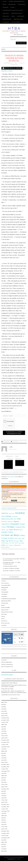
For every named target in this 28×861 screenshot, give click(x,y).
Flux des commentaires (7, 664)
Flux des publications (6, 662)
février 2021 (4, 826)
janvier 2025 (4, 738)
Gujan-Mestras (14, 529)
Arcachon (15, 441)
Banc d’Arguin (14, 516)
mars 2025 (3, 733)
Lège (23, 538)
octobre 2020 (4, 835)
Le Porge (4, 538)
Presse (12, 543)
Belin (19, 519)
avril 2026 (3, 709)
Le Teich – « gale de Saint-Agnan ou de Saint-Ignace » (19, 463)
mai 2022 (3, 793)
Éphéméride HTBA (6, 601)
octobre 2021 (4, 809)
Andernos (4, 513)
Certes (3, 527)
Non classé (4, 614)
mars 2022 (3, 797)
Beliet (15, 519)
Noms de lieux (4, 609)
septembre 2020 (5, 837)
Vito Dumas (10, 688)
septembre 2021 (5, 811)
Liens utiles (6, 13)
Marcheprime (16, 541)
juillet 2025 (4, 724)
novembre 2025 (5, 720)
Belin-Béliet (4, 521)
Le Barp (22, 535)
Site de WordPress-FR (7, 666)
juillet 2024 (4, 751)
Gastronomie (20, 16)
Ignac (21, 529)
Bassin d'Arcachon (7, 519)
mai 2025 (3, 729)
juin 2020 (3, 844)
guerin (3, 691)
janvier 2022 (4, 802)
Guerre (3, 529)
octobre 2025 (4, 722)
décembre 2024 (5, 740)
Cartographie (21, 4)
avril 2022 (3, 795)
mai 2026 (3, 706)
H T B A (14, 28)
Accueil (5, 1)
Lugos (19, 538)
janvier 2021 (4, 829)
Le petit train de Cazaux (14, 694)
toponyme (3, 625)
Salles (3, 545)
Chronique (10, 527)
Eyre (23, 527)
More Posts (13, 449)
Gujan (7, 529)
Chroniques (6, 441)
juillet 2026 (4, 702)
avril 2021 (3, 822)
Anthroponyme (11, 513)
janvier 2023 (4, 786)
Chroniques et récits (16, 13)
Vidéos (13, 16)
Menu (3, 49)
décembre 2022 (5, 789)
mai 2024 (3, 755)
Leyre (15, 538)
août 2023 (3, 773)
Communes (5, 7)
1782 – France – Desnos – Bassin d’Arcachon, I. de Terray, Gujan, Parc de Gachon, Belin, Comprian (8, 464)
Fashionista (10, 859)
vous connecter (11, 476)
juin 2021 (3, 817)
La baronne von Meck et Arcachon (11, 570)
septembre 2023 (5, 771)
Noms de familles (5, 607)
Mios (21, 541)
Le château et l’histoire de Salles (11, 568)
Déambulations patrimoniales (16, 1)
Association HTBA (7, 19)
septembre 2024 (5, 746)
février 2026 (4, 713)
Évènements (6, 22)
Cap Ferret (5, 524)
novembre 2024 (5, 742)
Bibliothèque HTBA (18, 19)
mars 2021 (3, 824)
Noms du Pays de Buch (7, 612)
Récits (2, 618)
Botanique (3, 589)
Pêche (16, 543)
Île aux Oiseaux (5, 547)
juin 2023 (3, 777)
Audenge (8, 516)
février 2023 (4, 784)
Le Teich (10, 538)
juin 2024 (3, 753)
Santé (7, 545)
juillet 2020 (4, 842)
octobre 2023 (4, 769)
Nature (12, 7)
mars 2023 (3, 782)
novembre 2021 (5, 806)
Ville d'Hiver (11, 545)
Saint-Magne (21, 543)
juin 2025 (3, 726)
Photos (4, 4)
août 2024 (3, 749)
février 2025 (4, 735)
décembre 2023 (5, 764)
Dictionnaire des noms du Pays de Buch (13, 10)
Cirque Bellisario (13, 683)
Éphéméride (17, 545)
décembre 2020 (5, 831)
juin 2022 (3, 791)
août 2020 (3, 840)
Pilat (10, 543)
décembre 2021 (5, 804)
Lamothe (4, 532)
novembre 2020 (5, 833)
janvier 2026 (4, 715)
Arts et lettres (5, 583)
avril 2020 (3, 849)
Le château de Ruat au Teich (10, 566)
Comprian (18, 527)
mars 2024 (3, 760)
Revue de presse (15, 22)
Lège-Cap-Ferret (7, 541)
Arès (2, 516)
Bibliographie (12, 4)
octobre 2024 (4, 744)
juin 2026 (3, 704)
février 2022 (4, 800)
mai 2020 (3, 846)
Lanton (10, 532)
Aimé (15, 63)
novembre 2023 (5, 766)
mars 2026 (3, 711)
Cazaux (22, 524)
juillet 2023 (4, 775)
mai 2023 (3, 780)
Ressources (6, 16)
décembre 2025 (5, 718)
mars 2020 (4, 851)
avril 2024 (3, 757)
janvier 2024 (4, 762)
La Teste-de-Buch (10, 535)
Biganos (16, 521)
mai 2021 (3, 820)
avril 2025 (3, 731)
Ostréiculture (5, 543)
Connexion (4, 660)
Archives (3, 581)
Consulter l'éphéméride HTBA (9, 508)
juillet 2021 (4, 815)
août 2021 (3, 813)
